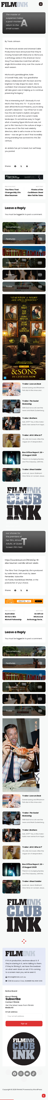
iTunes (11, 580)
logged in (20, 214)
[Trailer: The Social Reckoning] (11, 406)
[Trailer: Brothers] (11, 423)
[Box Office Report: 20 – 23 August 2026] (11, 458)
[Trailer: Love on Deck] (11, 389)
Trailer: (31, 384)
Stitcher (28, 580)
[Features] (24, 239)
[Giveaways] (24, 251)
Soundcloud (19, 580)
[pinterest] (27, 166)
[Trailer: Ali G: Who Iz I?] (11, 440)
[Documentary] (24, 227)
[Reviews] (24, 275)
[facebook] (15, 166)
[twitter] (21, 166)
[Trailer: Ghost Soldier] (11, 475)
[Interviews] (24, 263)
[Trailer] (24, 287)
